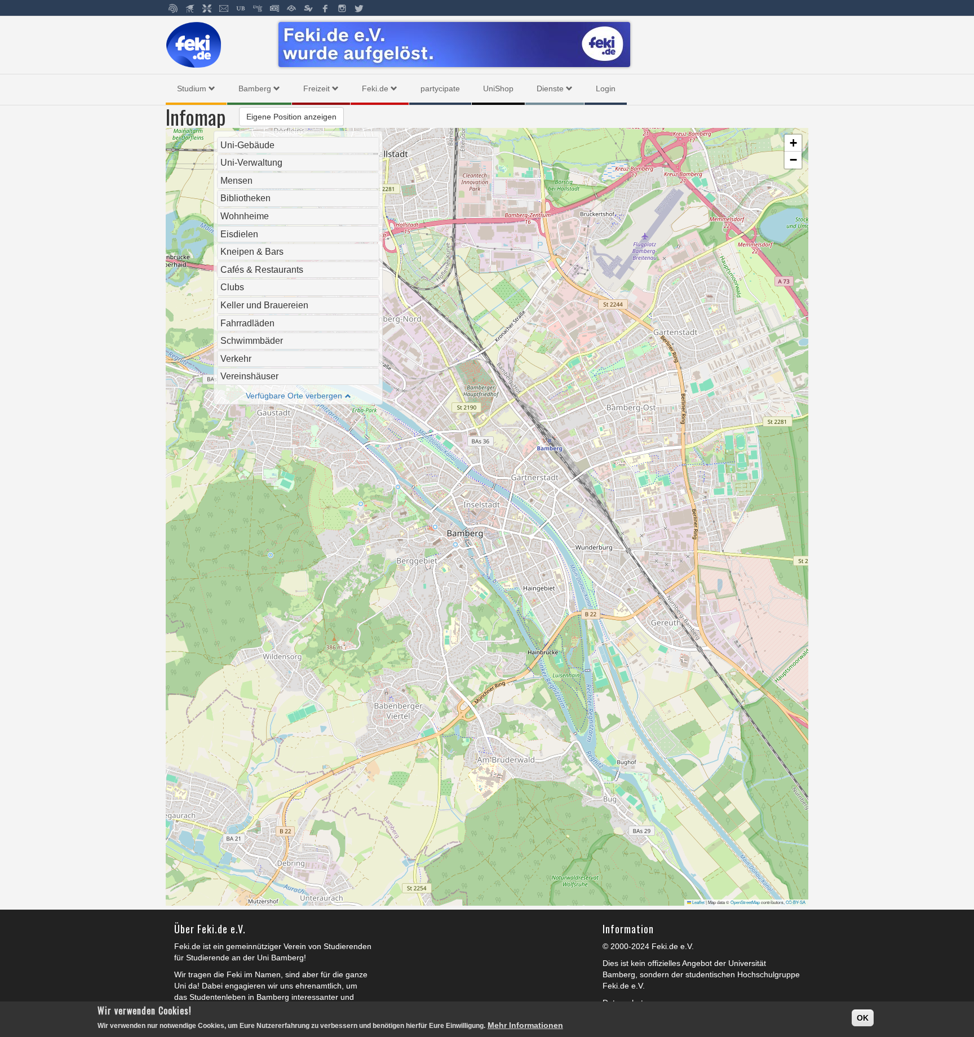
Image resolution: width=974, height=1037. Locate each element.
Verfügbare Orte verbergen (294, 395)
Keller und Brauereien (264, 305)
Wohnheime (244, 216)
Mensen (236, 180)
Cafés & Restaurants (261, 269)
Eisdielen (239, 234)
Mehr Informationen (525, 1025)
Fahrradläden (247, 323)
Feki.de (375, 88)
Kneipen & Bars (252, 251)
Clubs (232, 287)
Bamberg (254, 88)
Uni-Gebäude (247, 145)
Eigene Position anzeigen (291, 116)
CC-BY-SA (795, 902)
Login (606, 88)
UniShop (498, 88)
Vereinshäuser (249, 376)
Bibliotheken (245, 198)
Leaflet (698, 902)
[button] (793, 143)
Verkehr (235, 359)
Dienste (550, 88)
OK (863, 1017)
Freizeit (316, 88)
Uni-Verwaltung (251, 162)
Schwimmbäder (251, 340)
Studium (191, 88)
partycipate (440, 88)
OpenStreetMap (745, 902)
